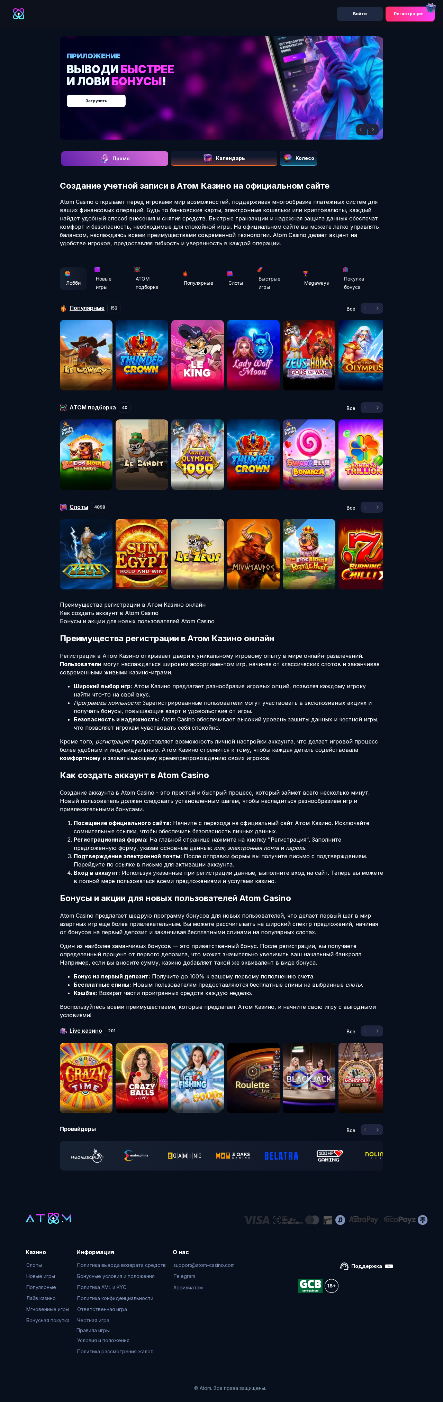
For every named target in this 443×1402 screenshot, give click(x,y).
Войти (360, 13)
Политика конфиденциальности (115, 1298)
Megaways (316, 283)
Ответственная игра (102, 1309)
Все (350, 308)
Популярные (198, 283)
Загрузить (228, 97)
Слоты (235, 283)
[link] (87, 1155)
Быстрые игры (269, 283)
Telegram (184, 1276)
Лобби (73, 283)
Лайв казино (41, 1298)
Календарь (230, 158)
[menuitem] (48, 1265)
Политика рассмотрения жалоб (115, 1351)
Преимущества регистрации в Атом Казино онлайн (133, 604)
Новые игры (103, 283)
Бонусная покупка (48, 1320)
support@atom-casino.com (204, 1265)
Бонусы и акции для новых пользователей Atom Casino (137, 621)
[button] (361, 129)
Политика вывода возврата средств (121, 1265)
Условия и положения (103, 1340)
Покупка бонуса (354, 283)
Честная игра (93, 1320)
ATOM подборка (147, 283)
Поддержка (366, 1266)
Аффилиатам (188, 1287)
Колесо (305, 158)
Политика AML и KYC (101, 1287)
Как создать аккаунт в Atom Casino (109, 612)
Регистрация (409, 13)
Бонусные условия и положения (116, 1276)
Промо (121, 158)
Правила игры (93, 1330)
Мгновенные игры (47, 1309)
